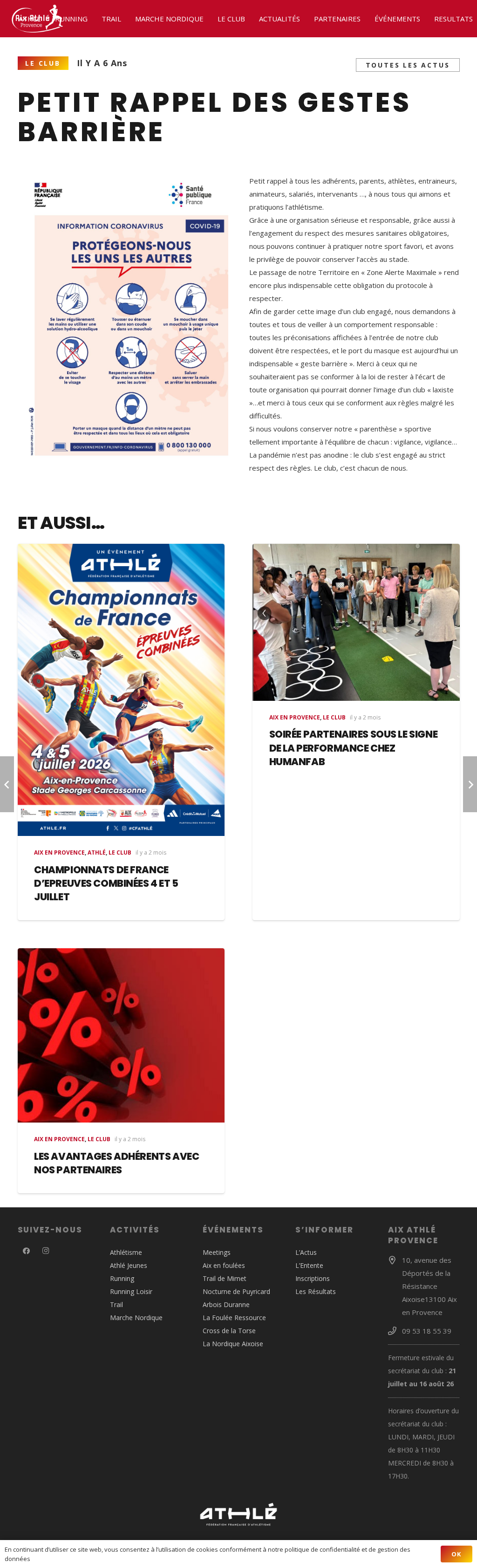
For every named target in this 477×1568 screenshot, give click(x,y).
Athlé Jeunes (128, 1265)
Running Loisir (131, 1291)
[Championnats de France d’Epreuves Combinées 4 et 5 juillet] (121, 690)
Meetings (217, 1252)
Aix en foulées (224, 1265)
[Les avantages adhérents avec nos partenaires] (121, 1035)
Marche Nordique (136, 1317)
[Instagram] (46, 1251)
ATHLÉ (97, 852)
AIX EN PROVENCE (59, 852)
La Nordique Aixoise (233, 1343)
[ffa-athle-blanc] (239, 1514)
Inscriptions (312, 1278)
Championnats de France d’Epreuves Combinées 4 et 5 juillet (106, 883)
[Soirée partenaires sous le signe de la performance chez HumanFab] (356, 622)
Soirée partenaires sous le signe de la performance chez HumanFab (353, 747)
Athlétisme (126, 1252)
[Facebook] (26, 1251)
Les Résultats (315, 1291)
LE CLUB (120, 852)
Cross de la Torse (229, 1330)
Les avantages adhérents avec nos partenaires (116, 1163)
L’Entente (309, 1265)
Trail (116, 1304)
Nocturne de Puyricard (236, 1291)
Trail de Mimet (224, 1278)
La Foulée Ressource (234, 1317)
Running (122, 1278)
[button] (45, 18)
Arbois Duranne (226, 1304)
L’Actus (306, 1252)
